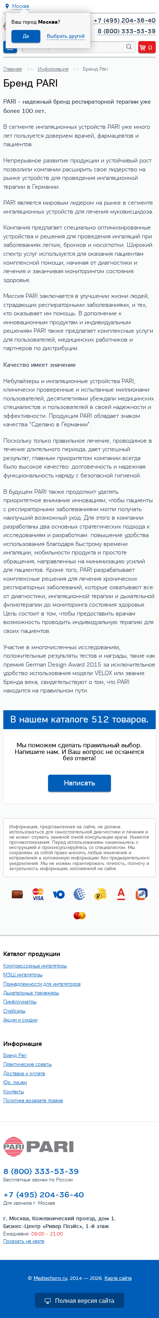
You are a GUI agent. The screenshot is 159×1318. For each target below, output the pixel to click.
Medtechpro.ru (50, 1278)
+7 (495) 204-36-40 (125, 20)
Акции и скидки (20, 1020)
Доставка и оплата (24, 1073)
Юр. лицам (15, 1082)
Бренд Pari (15, 1055)
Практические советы (27, 1064)
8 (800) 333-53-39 (127, 31)
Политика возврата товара (33, 1100)
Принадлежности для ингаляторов (42, 984)
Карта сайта (118, 1278)
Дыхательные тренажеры (31, 993)
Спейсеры (14, 1011)
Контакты (13, 1092)
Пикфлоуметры (20, 1002)
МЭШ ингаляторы (23, 975)
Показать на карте (23, 1241)
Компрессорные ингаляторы (35, 966)
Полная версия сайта (84, 1301)
